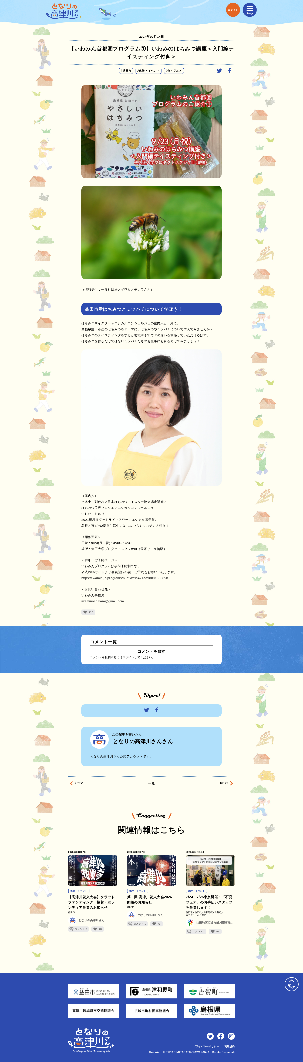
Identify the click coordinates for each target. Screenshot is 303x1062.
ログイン (128, 657)
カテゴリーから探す (196, 915)
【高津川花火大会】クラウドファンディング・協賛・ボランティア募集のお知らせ (91, 902)
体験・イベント (78, 891)
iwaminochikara (102, 601)
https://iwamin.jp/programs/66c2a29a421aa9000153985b (124, 578)
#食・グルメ (174, 70)
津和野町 (208, 912)
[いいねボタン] (85, 612)
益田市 (71, 912)
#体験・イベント (148, 70)
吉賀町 (218, 912)
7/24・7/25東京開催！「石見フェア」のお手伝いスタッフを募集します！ (209, 902)
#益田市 (126, 70)
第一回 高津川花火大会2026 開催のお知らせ (149, 899)
